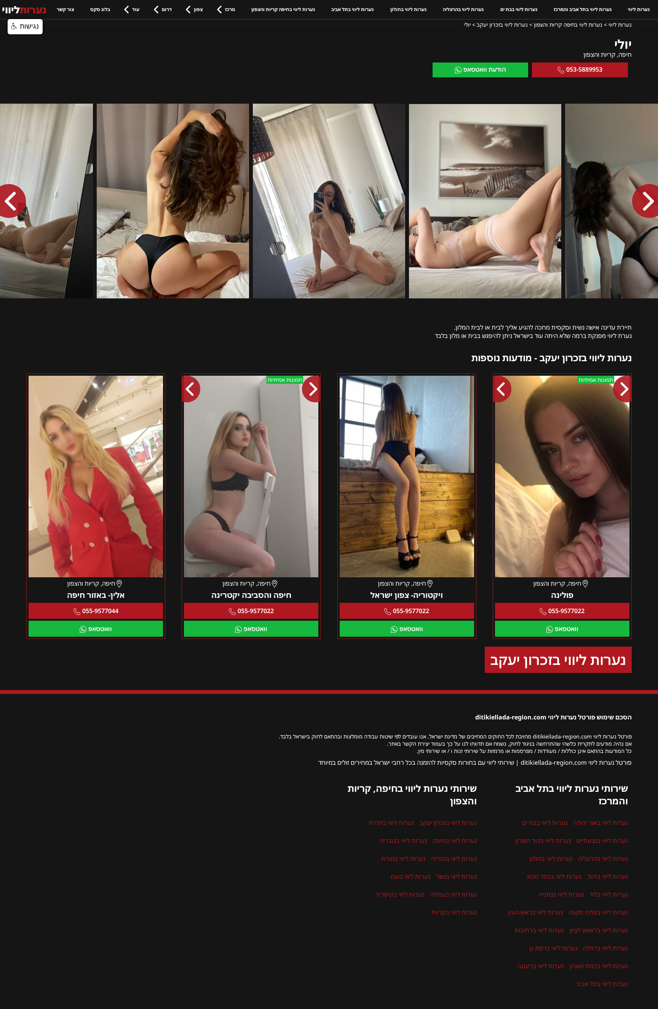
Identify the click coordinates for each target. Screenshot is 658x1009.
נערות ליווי (639, 9)
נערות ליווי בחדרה (391, 822)
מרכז (230, 9)
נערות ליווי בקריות (454, 912)
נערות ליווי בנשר (456, 876)
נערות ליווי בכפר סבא (554, 876)
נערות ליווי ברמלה (605, 948)
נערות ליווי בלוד (608, 894)
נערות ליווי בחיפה (455, 840)
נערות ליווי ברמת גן (553, 948)
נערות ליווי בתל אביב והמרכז (583, 9)
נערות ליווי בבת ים (518, 9)
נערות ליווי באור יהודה (600, 822)
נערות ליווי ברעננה (540, 966)
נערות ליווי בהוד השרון (543, 840)
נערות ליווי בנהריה (454, 858)
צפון (198, 9)
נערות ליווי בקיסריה (399, 894)
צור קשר (65, 9)
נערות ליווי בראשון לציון (598, 930)
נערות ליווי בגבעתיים (602, 840)
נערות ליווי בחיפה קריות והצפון (283, 9)
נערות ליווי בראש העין (535, 912)
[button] (25, 26)
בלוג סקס (100, 9)
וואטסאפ (566, 629)
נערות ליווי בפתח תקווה (598, 912)
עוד (135, 9)
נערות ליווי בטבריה (403, 840)
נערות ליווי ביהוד (607, 876)
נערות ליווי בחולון (408, 9)
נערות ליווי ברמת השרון (598, 966)
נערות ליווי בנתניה (561, 894)
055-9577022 (566, 611)
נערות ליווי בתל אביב (352, 9)
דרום (167, 9)
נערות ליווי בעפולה (453, 894)
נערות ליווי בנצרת (403, 858)
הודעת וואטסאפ (484, 69)
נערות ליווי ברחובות (539, 930)
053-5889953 (584, 69)
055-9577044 (100, 611)
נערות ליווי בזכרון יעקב (558, 659)
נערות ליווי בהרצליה (463, 9)
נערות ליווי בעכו (410, 876)
